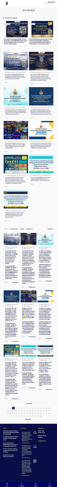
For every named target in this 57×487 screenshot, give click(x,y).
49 (16, 416)
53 (27, 416)
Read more (15, 282)
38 (21, 413)
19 (13, 411)
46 (43, 413)
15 (46, 408)
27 (35, 411)
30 (43, 411)
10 (32, 408)
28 (38, 411)
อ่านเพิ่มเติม (11, 273)
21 (18, 411)
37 (19, 413)
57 (38, 416)
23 (24, 411)
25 (30, 411)
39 (24, 413)
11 (35, 408)
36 (16, 413)
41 (29, 413)
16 (49, 408)
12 (38, 408)
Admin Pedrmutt (11, 72)
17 (7, 411)
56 (35, 416)
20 (16, 411)
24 (27, 411)
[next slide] (50, 18)
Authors (30, 229)
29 (41, 411)
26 (32, 411)
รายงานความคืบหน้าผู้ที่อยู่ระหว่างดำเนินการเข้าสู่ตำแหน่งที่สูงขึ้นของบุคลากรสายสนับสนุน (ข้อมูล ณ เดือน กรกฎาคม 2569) (41, 179)
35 (13, 413)
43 (35, 413)
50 (19, 416)
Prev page (29, 403)
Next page (28, 419)
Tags (22, 229)
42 (32, 413)
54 (30, 416)
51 (21, 416)
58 (41, 416)
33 (8, 413)
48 (49, 413)
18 (10, 411)
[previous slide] (43, 18)
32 (49, 411)
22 (21, 411)
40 (27, 413)
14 (43, 408)
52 (24, 416)
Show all (50, 229)
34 (10, 413)
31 (46, 411)
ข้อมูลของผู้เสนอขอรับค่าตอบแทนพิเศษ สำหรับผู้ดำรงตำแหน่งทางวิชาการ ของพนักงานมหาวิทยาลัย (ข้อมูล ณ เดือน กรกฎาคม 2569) (14, 215)
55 (32, 416)
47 (46, 413)
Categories (14, 229)
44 (38, 413)
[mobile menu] (46, 3)
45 (41, 413)
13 (40, 408)
